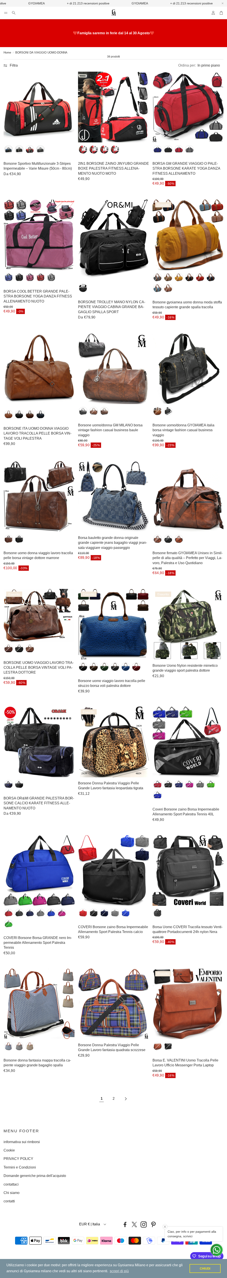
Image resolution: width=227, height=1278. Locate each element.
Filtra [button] (14, 65)
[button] (6, 13)
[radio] (9, 149)
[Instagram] (144, 1224)
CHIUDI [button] (205, 1268)
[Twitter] (134, 1224)
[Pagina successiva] (125, 1099)
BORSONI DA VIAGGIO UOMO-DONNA (41, 52)
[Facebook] (125, 1224)
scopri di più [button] (119, 1271)
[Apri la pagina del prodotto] (39, 107)
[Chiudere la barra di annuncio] (222, 3)
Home (7, 52)
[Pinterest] (153, 1224)
